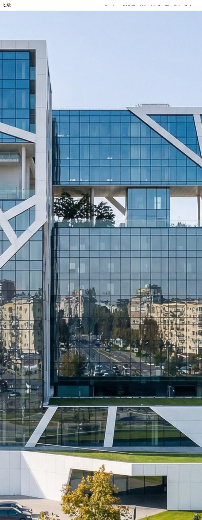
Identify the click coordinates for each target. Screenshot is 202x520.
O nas (167, 5)
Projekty (105, 5)
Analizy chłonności (127, 5)
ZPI (114, 5)
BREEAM (143, 5)
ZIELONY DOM (155, 5)
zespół (177, 5)
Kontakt (187, 5)
